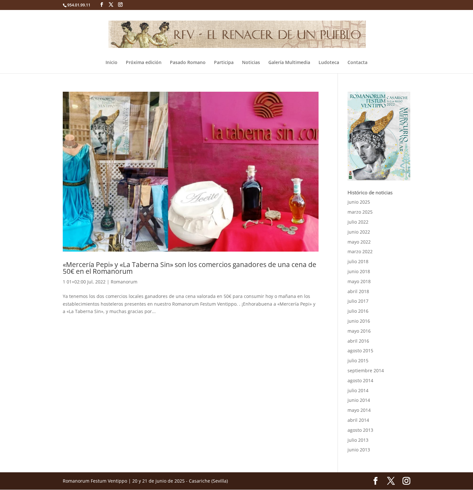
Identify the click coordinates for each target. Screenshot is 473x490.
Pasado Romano (188, 62)
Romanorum (124, 282)
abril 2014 (358, 420)
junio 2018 (359, 271)
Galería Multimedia (289, 62)
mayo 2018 (359, 281)
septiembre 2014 (366, 370)
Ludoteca (329, 62)
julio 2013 (358, 440)
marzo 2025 (360, 212)
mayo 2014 (359, 410)
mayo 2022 (359, 242)
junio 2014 (359, 400)
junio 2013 (359, 450)
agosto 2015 (360, 350)
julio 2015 (358, 360)
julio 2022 (358, 222)
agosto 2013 (360, 430)
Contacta (357, 62)
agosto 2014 (360, 380)
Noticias (251, 62)
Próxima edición (144, 62)
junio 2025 (359, 202)
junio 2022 (359, 232)
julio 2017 (358, 301)
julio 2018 (358, 261)
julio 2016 (358, 311)
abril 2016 (358, 341)
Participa (224, 62)
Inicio (111, 62)
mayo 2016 (359, 331)
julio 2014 (358, 390)
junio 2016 (359, 321)
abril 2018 (358, 291)
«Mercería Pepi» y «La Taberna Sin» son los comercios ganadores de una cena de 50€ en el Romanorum (189, 268)
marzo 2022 (360, 251)
